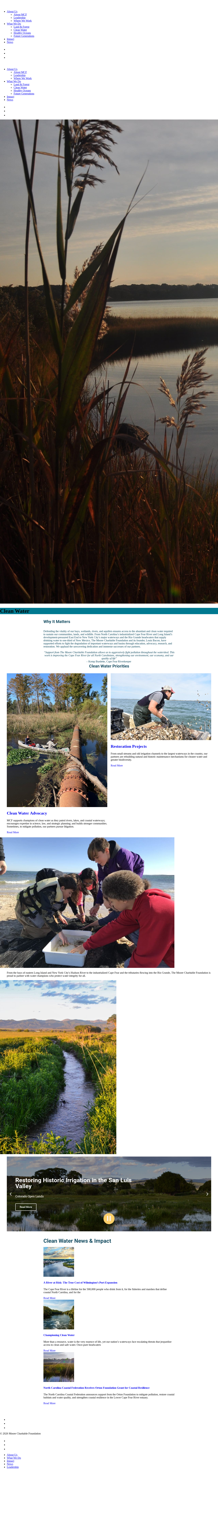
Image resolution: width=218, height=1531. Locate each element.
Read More (13, 832)
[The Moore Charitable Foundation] (16, 5)
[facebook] (8, 49)
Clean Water (20, 29)
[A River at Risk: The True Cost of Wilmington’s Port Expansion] (58, 1275)
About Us (12, 11)
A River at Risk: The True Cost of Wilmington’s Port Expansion (80, 1282)
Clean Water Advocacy (27, 813)
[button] (11, 1194)
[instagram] (8, 57)
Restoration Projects (129, 746)
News (10, 42)
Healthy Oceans (22, 32)
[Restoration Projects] (161, 739)
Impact (10, 39)
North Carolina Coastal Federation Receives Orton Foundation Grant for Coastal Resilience (96, 1387)
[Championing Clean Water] (58, 1328)
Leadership (20, 17)
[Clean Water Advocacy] (57, 806)
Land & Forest (21, 26)
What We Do (14, 23)
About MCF (20, 14)
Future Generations (24, 36)
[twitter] (9, 53)
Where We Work (23, 20)
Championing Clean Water (59, 1335)
